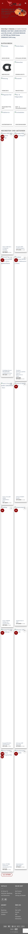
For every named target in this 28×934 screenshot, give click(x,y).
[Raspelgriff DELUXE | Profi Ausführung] (7, 685)
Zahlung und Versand (20, 895)
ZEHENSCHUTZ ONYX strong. (8, 37)
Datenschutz (18, 918)
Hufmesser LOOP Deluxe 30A (19, 743)
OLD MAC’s (9, 33)
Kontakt (17, 912)
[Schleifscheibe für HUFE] (21, 562)
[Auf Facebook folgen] (2, 899)
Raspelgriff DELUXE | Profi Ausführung (6, 743)
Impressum (18, 916)
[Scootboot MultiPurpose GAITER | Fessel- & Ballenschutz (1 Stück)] (21, 312)
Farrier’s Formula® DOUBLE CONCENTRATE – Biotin (6, 499)
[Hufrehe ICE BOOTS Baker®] (21, 439)
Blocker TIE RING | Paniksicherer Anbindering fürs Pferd (7, 865)
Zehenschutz (4, 912)
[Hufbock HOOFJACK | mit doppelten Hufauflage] (7, 188)
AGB (16, 914)
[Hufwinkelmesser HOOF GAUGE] (21, 806)
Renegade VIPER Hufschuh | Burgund (20, 247)
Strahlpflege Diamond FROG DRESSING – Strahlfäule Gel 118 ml (7, 372)
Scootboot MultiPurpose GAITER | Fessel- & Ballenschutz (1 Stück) (20, 373)
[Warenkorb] (25, 3)
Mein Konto (18, 893)
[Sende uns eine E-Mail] (5, 899)
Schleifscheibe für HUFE (20, 621)
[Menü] (2, 3)
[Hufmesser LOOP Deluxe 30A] (21, 685)
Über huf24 (18, 910)
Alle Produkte (18, 891)
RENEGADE (4, 31)
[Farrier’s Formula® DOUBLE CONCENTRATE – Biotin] (7, 439)
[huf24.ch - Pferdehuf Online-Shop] (14, 3)
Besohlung (3, 910)
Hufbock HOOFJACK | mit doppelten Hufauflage (6, 248)
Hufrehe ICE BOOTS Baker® (20, 497)
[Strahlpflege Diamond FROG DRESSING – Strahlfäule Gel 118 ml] (7, 312)
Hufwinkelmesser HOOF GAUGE (19, 864)
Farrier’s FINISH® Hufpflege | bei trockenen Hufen (6, 622)
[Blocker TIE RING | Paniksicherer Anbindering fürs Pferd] (7, 806)
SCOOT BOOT (10, 31)
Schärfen (3, 914)
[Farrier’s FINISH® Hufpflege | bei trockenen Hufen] (7, 562)
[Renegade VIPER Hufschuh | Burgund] (21, 188)
